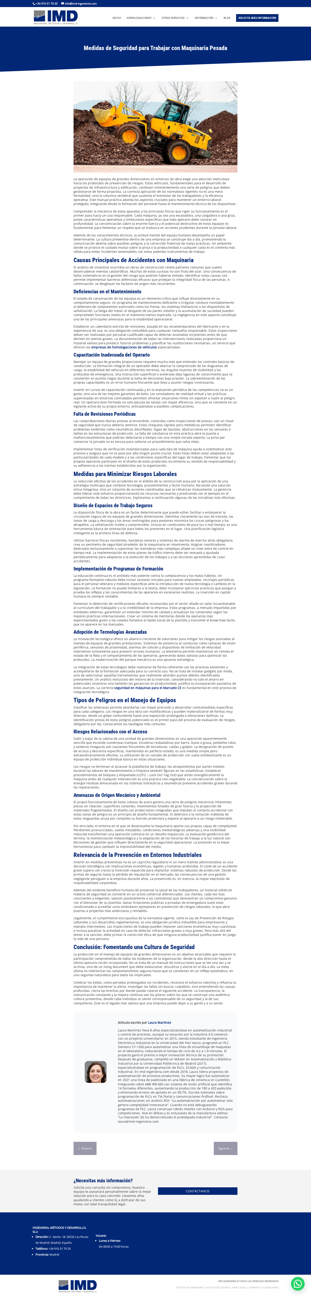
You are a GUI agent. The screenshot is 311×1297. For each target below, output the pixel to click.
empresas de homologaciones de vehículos (124, 347)
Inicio (116, 18)
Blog (227, 18)
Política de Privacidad (189, 1287)
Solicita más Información (257, 18)
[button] (298, 1284)
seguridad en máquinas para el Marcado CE (147, 688)
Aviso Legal (239, 1287)
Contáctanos (197, 1191)
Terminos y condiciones (263, 1287)
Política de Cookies (217, 1287)
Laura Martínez (159, 1022)
